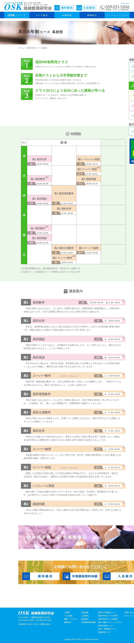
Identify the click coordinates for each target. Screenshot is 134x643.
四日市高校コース (105, 626)
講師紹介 (92, 15)
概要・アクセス (70, 619)
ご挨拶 (67, 612)
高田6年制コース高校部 (108, 619)
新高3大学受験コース (107, 612)
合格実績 (84, 612)
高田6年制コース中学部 (108, 616)
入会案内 (84, 616)
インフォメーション (117, 15)
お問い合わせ (126, 3)
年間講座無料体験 (88, 622)
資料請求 (84, 619)
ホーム (21, 48)
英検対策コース (104, 632)
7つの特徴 (68, 616)
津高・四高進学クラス (107, 629)
